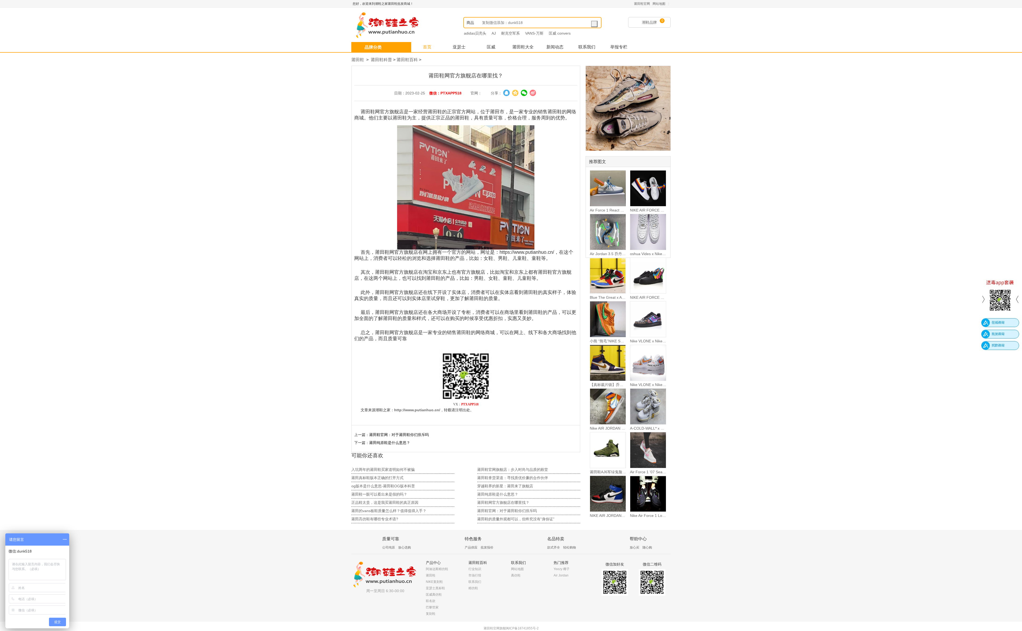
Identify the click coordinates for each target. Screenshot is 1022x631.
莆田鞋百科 (407, 59)
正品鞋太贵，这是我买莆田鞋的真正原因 (384, 502)
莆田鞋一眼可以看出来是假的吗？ (379, 494)
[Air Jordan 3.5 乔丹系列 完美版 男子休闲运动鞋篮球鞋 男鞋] (608, 232)
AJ (494, 33)
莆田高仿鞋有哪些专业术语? (374, 519)
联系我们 (586, 47)
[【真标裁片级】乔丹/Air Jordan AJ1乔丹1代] (608, 363)
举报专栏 (618, 47)
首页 (427, 47)
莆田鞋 (357, 59)
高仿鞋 (516, 575)
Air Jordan (561, 575)
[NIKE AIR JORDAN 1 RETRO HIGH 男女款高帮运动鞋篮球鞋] (608, 494)
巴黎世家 (432, 607)
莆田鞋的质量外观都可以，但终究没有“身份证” (515, 519)
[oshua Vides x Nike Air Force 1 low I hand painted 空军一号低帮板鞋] (648, 232)
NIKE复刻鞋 (434, 582)
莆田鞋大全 (523, 47)
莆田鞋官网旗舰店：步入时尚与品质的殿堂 (512, 469)
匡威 (491, 47)
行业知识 (474, 569)
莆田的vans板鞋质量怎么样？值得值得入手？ (388, 511)
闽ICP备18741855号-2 (522, 628)
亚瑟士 (459, 47)
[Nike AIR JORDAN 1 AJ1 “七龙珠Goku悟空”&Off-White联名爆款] (608, 406)
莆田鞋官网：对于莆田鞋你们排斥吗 (399, 435)
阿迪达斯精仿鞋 (437, 569)
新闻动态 (554, 47)
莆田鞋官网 (642, 4)
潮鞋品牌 (649, 22)
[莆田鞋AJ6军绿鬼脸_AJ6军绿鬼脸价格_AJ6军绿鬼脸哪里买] (608, 450)
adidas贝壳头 (475, 33)
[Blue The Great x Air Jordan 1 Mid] (608, 276)
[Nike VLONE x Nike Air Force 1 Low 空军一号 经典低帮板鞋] (648, 319)
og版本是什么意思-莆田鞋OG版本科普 (383, 486)
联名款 (430, 601)
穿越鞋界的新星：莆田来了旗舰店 (505, 486)
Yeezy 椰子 (562, 569)
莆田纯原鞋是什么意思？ (389, 443)
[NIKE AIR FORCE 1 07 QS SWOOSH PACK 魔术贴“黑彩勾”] (648, 276)
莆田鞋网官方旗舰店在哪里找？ (503, 502)
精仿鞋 (473, 588)
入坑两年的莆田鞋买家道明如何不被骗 (383, 469)
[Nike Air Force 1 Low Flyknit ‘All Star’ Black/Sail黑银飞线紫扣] (648, 494)
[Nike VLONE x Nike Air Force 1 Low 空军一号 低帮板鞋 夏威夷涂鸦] (648, 363)
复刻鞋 (430, 614)
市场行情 (474, 575)
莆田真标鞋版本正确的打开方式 (377, 478)
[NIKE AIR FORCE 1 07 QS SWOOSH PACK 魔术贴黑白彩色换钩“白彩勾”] (648, 188)
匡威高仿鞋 (434, 594)
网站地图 (659, 4)
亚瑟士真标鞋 (435, 588)
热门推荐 (561, 563)
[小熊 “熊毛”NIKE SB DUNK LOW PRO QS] (608, 319)
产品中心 (433, 563)
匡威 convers (560, 33)
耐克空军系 (510, 33)
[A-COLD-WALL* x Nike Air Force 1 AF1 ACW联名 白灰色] (648, 406)
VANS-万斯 (534, 33)
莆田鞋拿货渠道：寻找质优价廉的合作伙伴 (512, 478)
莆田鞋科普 (381, 59)
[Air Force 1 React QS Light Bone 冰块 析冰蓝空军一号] (608, 188)
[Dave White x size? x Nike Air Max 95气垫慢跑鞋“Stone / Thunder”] (628, 108)
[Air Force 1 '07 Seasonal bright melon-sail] (648, 450)
